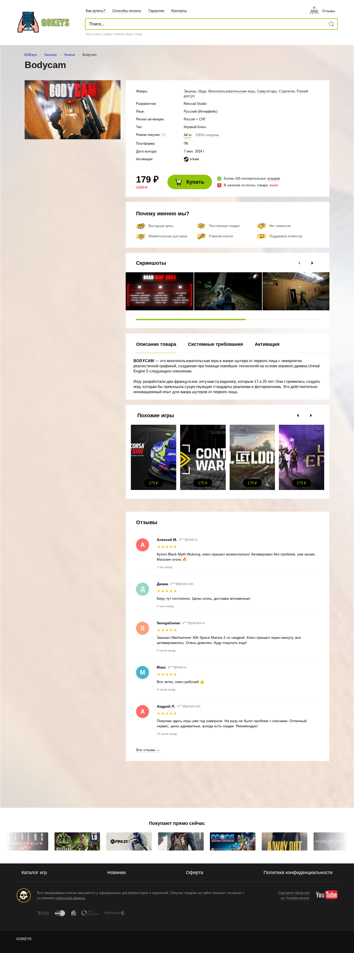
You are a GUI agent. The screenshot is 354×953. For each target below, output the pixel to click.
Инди (202, 91)
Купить (194, 182)
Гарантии (156, 11)
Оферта (194, 872)
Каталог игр (34, 872)
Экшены (190, 91)
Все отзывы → (148, 750)
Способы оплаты (126, 11)
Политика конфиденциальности (298, 872)
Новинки (116, 872)
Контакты (179, 11)
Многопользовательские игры (231, 91)
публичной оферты (70, 898)
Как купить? (95, 11)
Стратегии (287, 91)
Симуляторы (267, 91)
